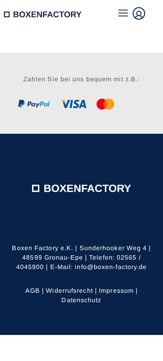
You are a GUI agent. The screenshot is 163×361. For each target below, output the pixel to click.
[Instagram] (92, 228)
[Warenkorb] (154, 13)
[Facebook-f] (71, 228)
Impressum (116, 290)
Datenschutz (81, 300)
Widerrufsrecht (69, 290)
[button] (123, 13)
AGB (32, 290)
